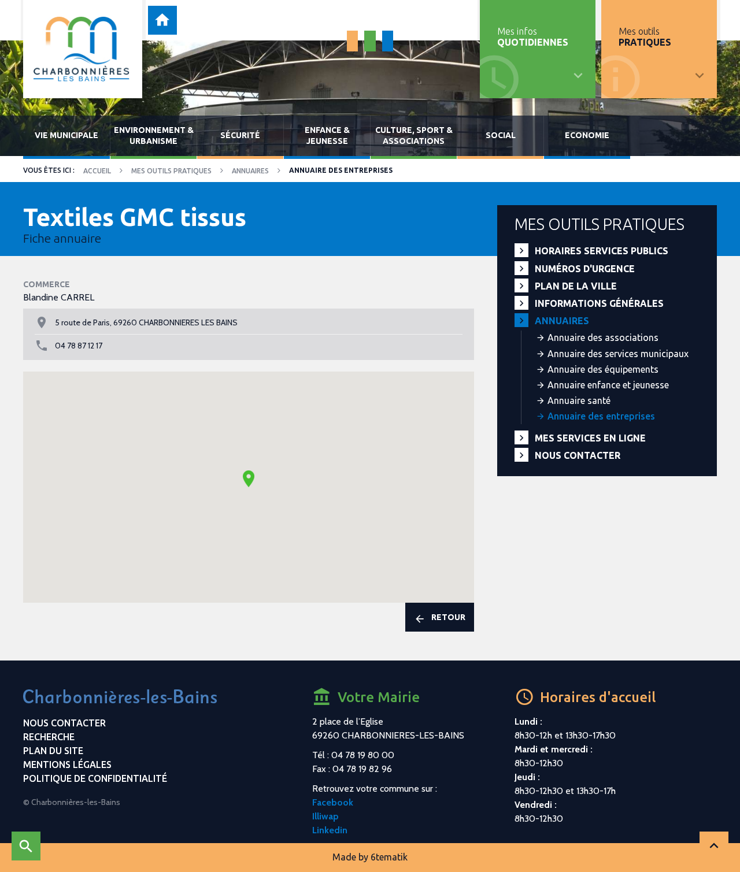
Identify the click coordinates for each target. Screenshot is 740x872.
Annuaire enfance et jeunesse (608, 385)
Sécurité (240, 135)
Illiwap (325, 816)
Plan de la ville (576, 286)
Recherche (49, 737)
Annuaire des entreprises (601, 416)
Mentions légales (67, 764)
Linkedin (329, 830)
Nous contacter (577, 455)
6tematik (389, 857)
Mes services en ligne (590, 438)
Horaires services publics (601, 251)
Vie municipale (66, 135)
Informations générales (599, 303)
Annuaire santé (578, 400)
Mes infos (532, 36)
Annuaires (250, 171)
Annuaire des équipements (602, 369)
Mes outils (645, 36)
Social (501, 135)
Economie (587, 135)
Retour (448, 617)
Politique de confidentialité (95, 778)
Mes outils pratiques (171, 171)
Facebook (332, 802)
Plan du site (53, 750)
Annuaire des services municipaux (618, 353)
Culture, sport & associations (414, 135)
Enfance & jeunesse (327, 135)
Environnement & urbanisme (154, 135)
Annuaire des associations (602, 337)
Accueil (97, 171)
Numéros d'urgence (585, 269)
